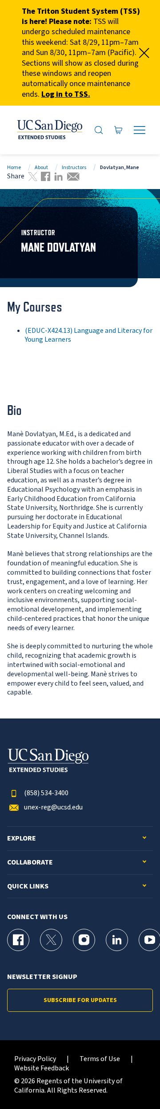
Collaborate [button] (30, 862)
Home (14, 167)
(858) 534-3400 (46, 793)
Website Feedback (41, 1068)
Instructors (74, 167)
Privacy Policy (35, 1059)
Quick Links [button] (27, 886)
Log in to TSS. (65, 94)
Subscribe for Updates (80, 1000)
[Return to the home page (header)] (49, 130)
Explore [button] (21, 838)
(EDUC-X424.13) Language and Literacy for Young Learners (88, 335)
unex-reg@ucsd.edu (53, 807)
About (41, 167)
